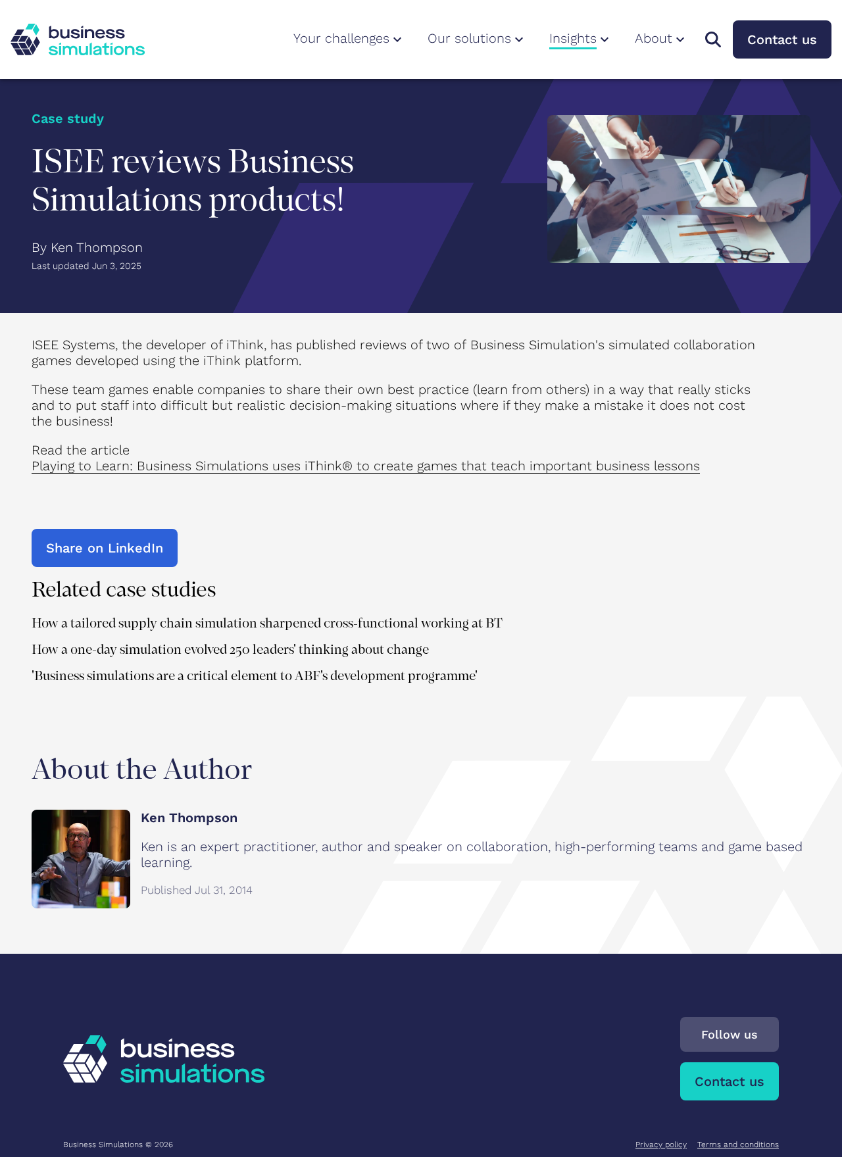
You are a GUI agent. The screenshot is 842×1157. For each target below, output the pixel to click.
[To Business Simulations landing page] (78, 39)
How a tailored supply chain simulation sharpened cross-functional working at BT (267, 623)
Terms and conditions (738, 1144)
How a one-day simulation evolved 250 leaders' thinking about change (230, 649)
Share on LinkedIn (104, 548)
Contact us (782, 39)
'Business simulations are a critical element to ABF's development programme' (255, 675)
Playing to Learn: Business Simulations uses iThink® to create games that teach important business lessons (366, 466)
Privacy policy (661, 1144)
